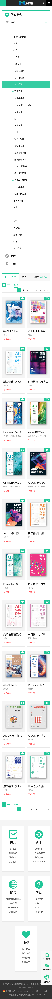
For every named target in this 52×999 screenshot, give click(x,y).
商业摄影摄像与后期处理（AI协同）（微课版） (38, 331)
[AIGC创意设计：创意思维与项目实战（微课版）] (38, 463)
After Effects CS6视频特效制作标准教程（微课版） (13, 685)
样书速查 (39, 899)
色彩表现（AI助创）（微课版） (38, 584)
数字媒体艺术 (20, 160)
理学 (15, 242)
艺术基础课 (19, 187)
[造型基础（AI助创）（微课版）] (14, 766)
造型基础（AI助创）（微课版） (13, 786)
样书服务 (26, 949)
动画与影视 (19, 78)
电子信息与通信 (20, 37)
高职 (13, 256)
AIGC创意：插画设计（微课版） (13, 735)
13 (48, 290)
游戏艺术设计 (20, 194)
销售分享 (26, 962)
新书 (16, 285)
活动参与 (26, 958)
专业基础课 (19, 98)
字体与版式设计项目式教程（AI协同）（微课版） (38, 786)
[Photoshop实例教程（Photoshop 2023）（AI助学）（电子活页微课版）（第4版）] (38, 665)
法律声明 (13, 857)
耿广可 (30, 588)
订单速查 (39, 903)
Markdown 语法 (38, 862)
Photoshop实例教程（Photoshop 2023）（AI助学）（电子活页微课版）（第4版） (38, 685)
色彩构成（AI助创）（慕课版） (38, 381)
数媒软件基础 (20, 153)
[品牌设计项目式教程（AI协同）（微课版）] (14, 615)
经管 (15, 50)
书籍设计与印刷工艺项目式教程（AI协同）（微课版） (38, 634)
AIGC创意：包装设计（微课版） (38, 735)
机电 (15, 207)
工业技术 (17, 248)
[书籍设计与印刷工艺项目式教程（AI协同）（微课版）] (38, 615)
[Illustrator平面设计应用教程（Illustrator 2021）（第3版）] (14, 412)
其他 (16, 132)
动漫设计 (18, 112)
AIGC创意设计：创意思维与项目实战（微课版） (38, 482)
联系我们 (13, 853)
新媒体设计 (19, 146)
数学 (15, 43)
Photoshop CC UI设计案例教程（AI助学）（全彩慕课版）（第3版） (13, 584)
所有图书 (10, 277)
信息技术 (17, 228)
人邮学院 (13, 903)
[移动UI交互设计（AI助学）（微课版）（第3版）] (14, 311)
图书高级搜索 (41, 277)
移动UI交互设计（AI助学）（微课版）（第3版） (13, 331)
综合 (16, 119)
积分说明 (39, 857)
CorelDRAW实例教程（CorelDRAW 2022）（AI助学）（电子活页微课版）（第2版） (13, 482)
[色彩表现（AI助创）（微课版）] (38, 564)
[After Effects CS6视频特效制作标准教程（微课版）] (14, 665)
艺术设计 (17, 64)
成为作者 (39, 912)
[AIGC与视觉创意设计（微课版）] (14, 514)
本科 (13, 22)
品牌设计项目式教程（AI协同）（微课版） (13, 634)
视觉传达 (18, 84)
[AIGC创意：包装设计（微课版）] (38, 716)
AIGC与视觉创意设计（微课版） (13, 533)
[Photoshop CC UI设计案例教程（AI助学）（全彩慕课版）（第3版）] (14, 564)
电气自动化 (18, 201)
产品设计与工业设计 (23, 105)
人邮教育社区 (26, 3)
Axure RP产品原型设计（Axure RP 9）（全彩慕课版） (38, 432)
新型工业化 (18, 235)
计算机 (16, 30)
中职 (13, 264)
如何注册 (39, 849)
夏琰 (5, 335)
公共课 (16, 57)
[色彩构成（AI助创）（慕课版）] (38, 362)
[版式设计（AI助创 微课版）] (14, 362)
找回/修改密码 (39, 853)
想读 (24, 277)
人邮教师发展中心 (13, 899)
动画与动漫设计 (21, 166)
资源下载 (26, 953)
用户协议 (13, 862)
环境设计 (18, 91)
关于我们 (13, 849)
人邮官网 (13, 912)
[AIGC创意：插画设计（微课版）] (14, 716)
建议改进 (39, 908)
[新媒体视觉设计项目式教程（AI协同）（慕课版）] (38, 514)
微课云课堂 (13, 908)
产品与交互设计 (21, 180)
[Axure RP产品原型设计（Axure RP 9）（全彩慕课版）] (38, 412)
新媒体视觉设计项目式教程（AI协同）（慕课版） (38, 533)
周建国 (18, 436)
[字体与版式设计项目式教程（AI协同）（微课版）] (38, 766)
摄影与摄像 (19, 139)
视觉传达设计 (20, 173)
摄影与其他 (19, 71)
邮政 (15, 221)
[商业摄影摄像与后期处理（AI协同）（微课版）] (38, 311)
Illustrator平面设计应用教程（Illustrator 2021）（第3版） (13, 432)
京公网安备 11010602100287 (17, 991)
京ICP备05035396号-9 (40, 991)
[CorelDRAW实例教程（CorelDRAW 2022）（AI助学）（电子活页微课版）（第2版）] (14, 463)
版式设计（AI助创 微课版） (13, 381)
